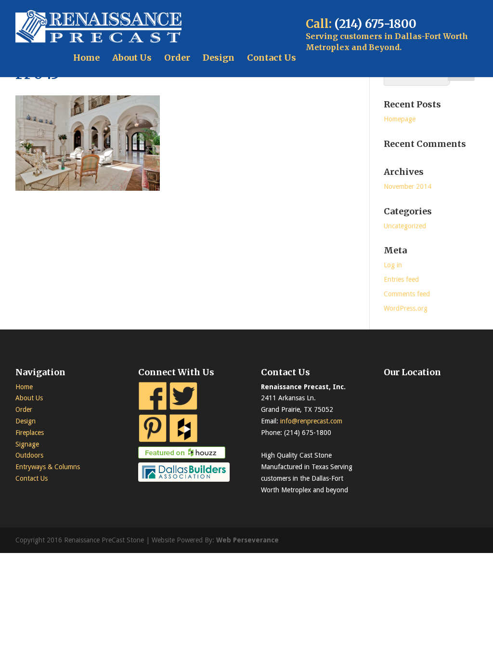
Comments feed (407, 294)
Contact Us (271, 57)
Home (86, 57)
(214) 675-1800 (375, 23)
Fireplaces (29, 432)
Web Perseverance (247, 540)
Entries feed (401, 279)
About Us (132, 57)
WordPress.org (406, 308)
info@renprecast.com (311, 421)
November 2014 (407, 186)
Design (218, 57)
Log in (393, 265)
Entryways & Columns (47, 467)
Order (177, 57)
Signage (27, 444)
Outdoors (29, 455)
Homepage (399, 119)
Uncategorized (405, 226)
